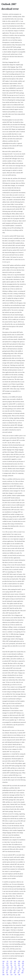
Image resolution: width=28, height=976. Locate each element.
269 (19, 963)
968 (15, 961)
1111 (11, 970)
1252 (3, 966)
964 (23, 970)
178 (15, 965)
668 (14, 972)
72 (19, 966)
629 (11, 963)
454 (15, 974)
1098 (19, 961)
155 (15, 963)
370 (15, 966)
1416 (8, 966)
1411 (19, 970)
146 (3, 963)
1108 (22, 972)
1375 (16, 968)
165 (3, 965)
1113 (11, 974)
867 (23, 968)
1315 (7, 963)
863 (7, 974)
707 (7, 961)
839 (12, 966)
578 (11, 972)
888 (20, 968)
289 (23, 961)
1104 (7, 965)
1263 (3, 961)
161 (11, 968)
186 (3, 970)
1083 (23, 963)
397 (22, 966)
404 (15, 970)
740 (11, 965)
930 (7, 970)
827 (11, 961)
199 (3, 972)
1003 (3, 974)
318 (18, 972)
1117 (3, 968)
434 (23, 965)
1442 (19, 965)
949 (19, 974)
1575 (8, 968)
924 (7, 972)
